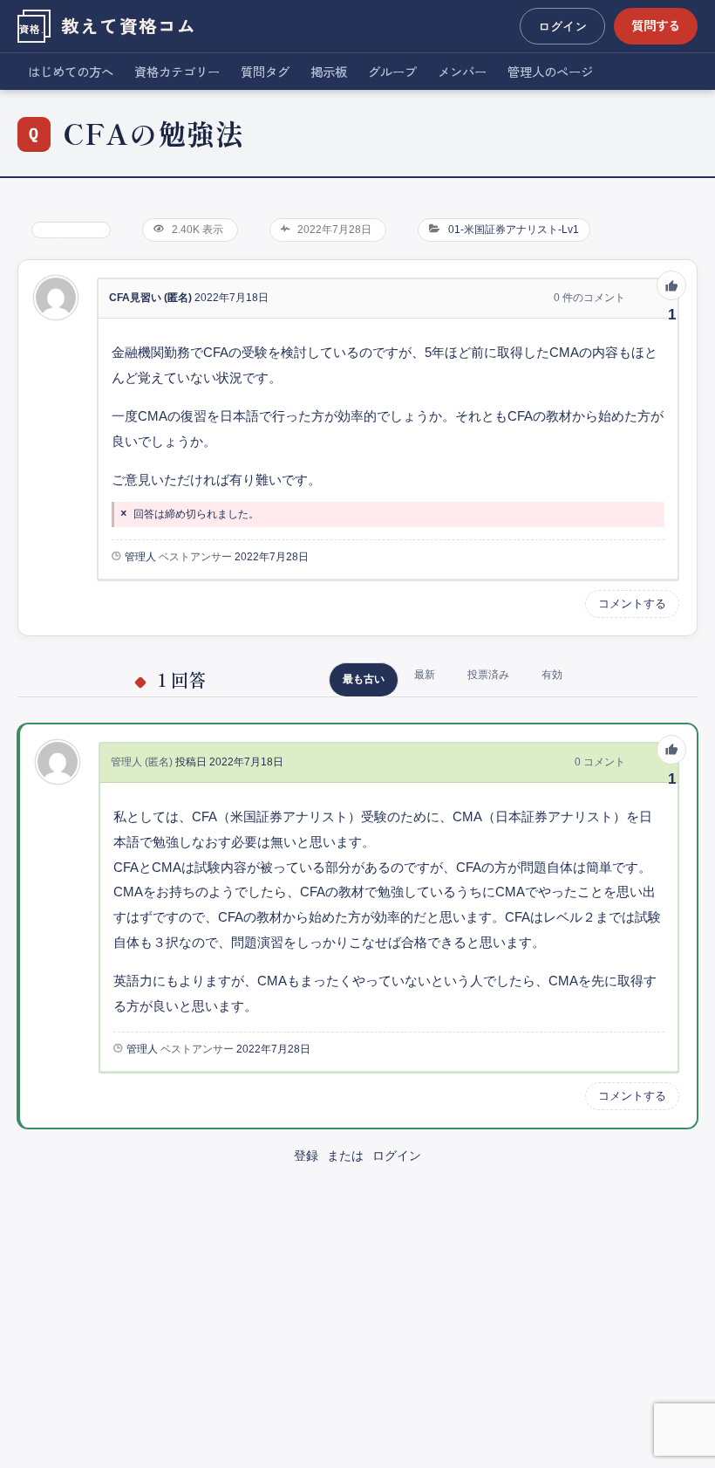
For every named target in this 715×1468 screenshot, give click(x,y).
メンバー (462, 71)
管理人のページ (550, 71)
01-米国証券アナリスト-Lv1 (513, 229)
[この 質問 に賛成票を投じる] (671, 285)
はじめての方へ (70, 71)
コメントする (632, 603)
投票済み (488, 675)
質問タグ (265, 71)
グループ (392, 71)
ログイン (562, 26)
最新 (424, 675)
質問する (655, 25)
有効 (551, 675)
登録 (306, 1156)
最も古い (364, 679)
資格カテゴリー (177, 71)
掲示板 (328, 71)
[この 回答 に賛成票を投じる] (671, 750)
